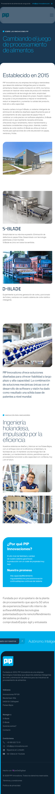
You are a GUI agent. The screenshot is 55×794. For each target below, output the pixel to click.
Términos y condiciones (12, 780)
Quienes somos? (9, 726)
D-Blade (6, 722)
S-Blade (6, 718)
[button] (52, 3)
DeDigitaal (21, 770)
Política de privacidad (11, 785)
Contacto (6, 730)
